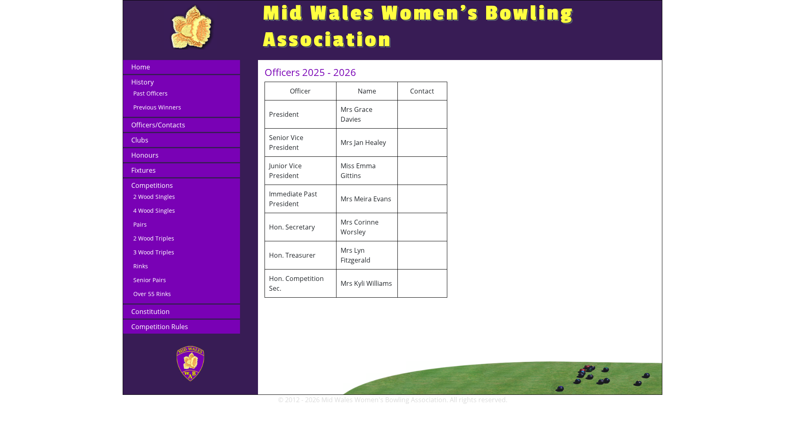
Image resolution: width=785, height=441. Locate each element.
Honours (145, 155)
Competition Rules (159, 326)
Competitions (152, 185)
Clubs (139, 140)
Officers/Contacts (158, 124)
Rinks (140, 266)
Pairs (140, 224)
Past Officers (150, 93)
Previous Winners (157, 107)
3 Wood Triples (153, 252)
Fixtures (143, 170)
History (142, 82)
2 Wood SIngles (154, 196)
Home (140, 66)
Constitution (150, 311)
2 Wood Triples (153, 238)
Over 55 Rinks (152, 294)
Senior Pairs (149, 280)
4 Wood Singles (154, 210)
